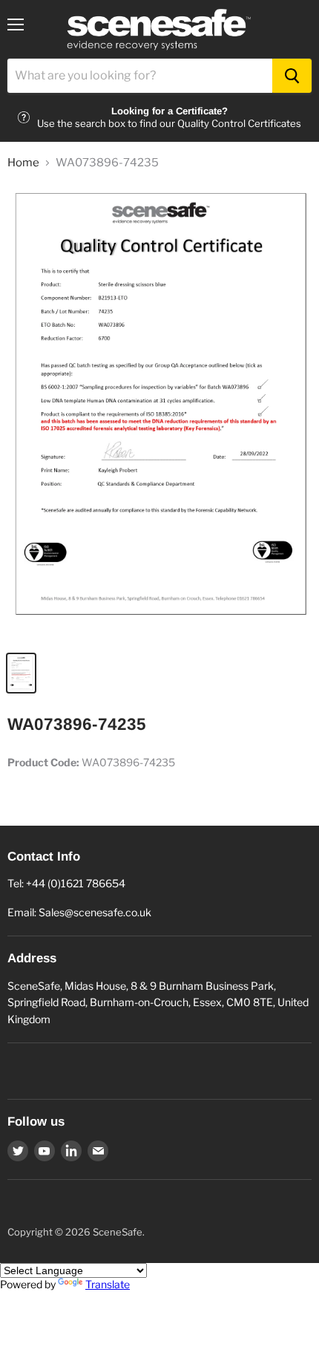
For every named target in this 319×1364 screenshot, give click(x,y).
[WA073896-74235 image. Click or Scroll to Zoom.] (159, 413)
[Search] (292, 76)
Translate (107, 1284)
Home (23, 163)
